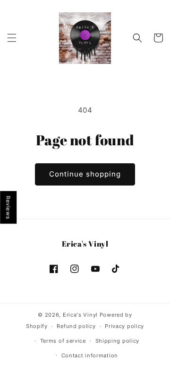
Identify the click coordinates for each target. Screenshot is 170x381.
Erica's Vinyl (80, 314)
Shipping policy (117, 340)
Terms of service (63, 340)
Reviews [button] (8, 207)
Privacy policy (124, 326)
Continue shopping (85, 173)
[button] (11, 37)
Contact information (89, 355)
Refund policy (76, 326)
